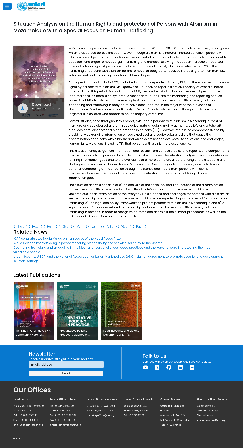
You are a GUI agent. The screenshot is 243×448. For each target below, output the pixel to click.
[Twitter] (157, 367)
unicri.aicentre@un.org (211, 420)
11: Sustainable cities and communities (111, 226)
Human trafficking (37, 226)
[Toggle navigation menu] (7, 6)
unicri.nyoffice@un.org (101, 415)
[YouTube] (145, 367)
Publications (141, 226)
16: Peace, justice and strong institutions (126, 226)
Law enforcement (96, 226)
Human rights (52, 226)
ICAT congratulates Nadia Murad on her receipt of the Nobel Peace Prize (67, 238)
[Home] (31, 6)
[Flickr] (192, 367)
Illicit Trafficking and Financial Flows (22, 226)
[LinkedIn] (180, 367)
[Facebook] (169, 367)
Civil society (67, 226)
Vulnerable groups (82, 226)
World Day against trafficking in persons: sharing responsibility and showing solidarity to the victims (87, 243)
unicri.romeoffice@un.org (66, 424)
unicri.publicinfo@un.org (28, 424)
